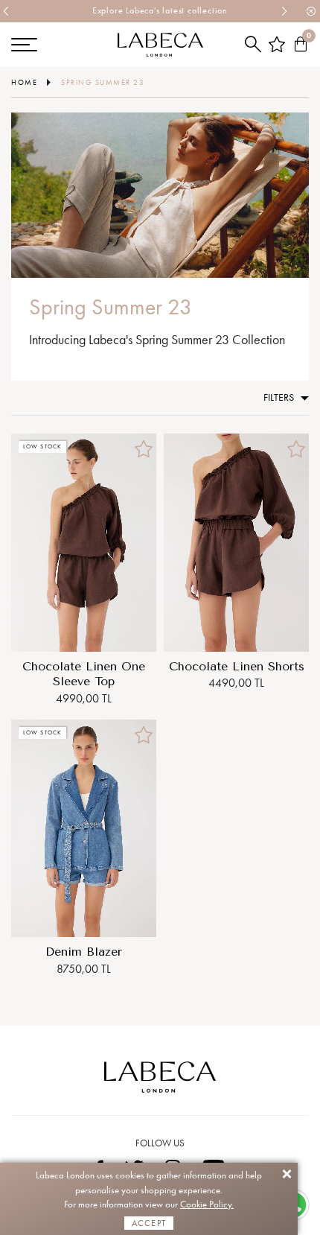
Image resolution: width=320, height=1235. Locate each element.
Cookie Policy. (207, 1204)
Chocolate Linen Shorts (236, 666)
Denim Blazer (83, 951)
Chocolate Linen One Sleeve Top (83, 674)
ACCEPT (149, 1223)
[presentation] (7, 11)
